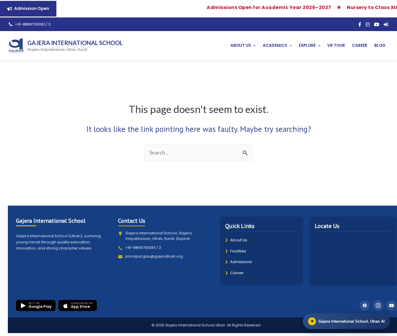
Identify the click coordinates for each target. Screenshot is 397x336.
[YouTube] (376, 24)
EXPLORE (307, 45)
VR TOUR (336, 45)
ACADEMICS (275, 45)
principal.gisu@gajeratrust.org (154, 256)
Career (234, 273)
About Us (236, 240)
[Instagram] (368, 24)
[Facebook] (359, 24)
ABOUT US (240, 45)
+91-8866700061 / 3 (32, 24)
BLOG (379, 45)
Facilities (235, 251)
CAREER (359, 45)
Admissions (238, 262)
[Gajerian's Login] (386, 24)
